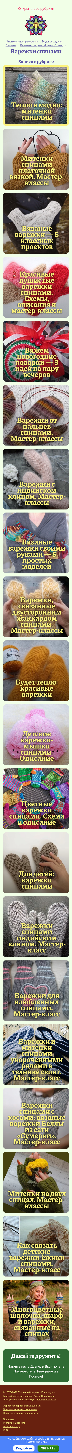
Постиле (35, 1376)
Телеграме (45, 1371)
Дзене (35, 1366)
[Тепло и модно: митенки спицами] (36, 95)
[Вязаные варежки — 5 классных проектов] (37, 237)
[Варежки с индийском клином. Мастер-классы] (37, 493)
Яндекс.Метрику (35, 1441)
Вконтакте (52, 1366)
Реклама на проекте (14, 1422)
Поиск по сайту (11, 1426)
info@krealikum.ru (46, 1399)
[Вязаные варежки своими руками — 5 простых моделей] (37, 553)
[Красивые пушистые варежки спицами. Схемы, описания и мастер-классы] (37, 291)
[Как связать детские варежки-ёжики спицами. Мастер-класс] (37, 1257)
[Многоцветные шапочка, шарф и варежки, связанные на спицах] (37, 1321)
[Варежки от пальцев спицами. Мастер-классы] (37, 429)
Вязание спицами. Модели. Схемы (41, 45)
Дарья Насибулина (44, 1396)
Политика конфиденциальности (20, 1413)
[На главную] (36, 35)
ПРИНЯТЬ (48, 1448)
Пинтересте (23, 1371)
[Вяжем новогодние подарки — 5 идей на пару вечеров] (37, 362)
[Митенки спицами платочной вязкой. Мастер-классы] (37, 170)
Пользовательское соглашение (20, 1409)
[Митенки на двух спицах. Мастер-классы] (36, 1182)
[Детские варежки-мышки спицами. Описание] (37, 745)
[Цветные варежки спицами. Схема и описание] (37, 812)
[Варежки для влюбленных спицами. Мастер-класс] (37, 1004)
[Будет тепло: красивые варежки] (36, 670)
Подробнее (24, 1448)
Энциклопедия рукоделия (22, 41)
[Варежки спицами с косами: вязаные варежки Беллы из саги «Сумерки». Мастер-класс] (37, 1123)
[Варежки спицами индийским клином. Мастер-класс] (37, 937)
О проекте (8, 1419)
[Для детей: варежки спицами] (36, 862)
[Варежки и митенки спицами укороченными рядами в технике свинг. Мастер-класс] (37, 1059)
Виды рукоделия (52, 41)
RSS (5, 1430)
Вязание (11, 45)
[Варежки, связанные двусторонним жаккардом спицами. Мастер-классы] (37, 614)
